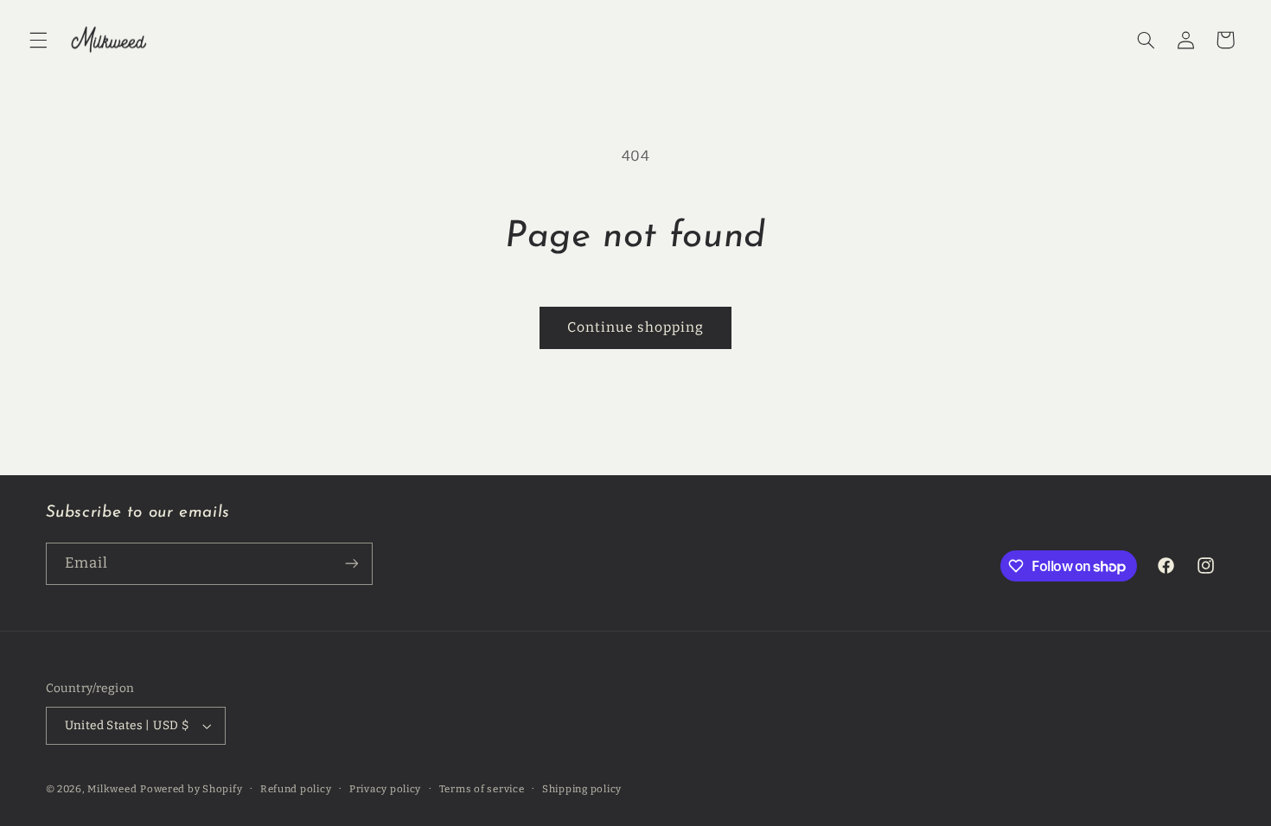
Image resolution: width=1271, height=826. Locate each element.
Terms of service (482, 789)
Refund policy (296, 789)
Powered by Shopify (191, 789)
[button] (38, 40)
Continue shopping (636, 327)
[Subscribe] (351, 564)
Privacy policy (385, 789)
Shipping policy (582, 789)
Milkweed (112, 789)
